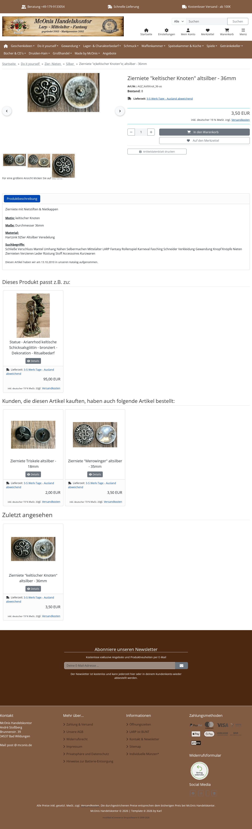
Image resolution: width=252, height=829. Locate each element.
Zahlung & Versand (79, 724)
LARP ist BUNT (138, 732)
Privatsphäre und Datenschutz (87, 754)
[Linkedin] (214, 793)
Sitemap (134, 747)
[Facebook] (193, 793)
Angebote (109, 53)
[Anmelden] (181, 665)
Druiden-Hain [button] (38, 53)
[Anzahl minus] (131, 132)
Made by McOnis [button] (86, 53)
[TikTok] (207, 793)
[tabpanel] (126, 235)
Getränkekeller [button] (230, 46)
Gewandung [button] (69, 46)
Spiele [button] (211, 46)
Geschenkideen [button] (21, 46)
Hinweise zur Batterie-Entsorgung (89, 761)
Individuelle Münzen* (143, 754)
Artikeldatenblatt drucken (159, 151)
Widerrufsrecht (76, 739)
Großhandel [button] (61, 53)
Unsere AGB (74, 732)
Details (34, 361)
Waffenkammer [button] (152, 46)
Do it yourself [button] (46, 46)
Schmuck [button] (130, 46)
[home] (5, 46)
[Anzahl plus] (151, 132)
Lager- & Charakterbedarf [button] (101, 46)
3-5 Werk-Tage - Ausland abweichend (170, 98)
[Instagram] (201, 793)
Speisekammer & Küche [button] (184, 46)
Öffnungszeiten (139, 724)
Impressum (73, 747)
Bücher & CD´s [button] (14, 53)
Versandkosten (241, 120)
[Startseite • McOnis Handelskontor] (63, 27)
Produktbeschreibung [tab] (22, 199)
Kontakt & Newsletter (143, 739)
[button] (14, 160)
